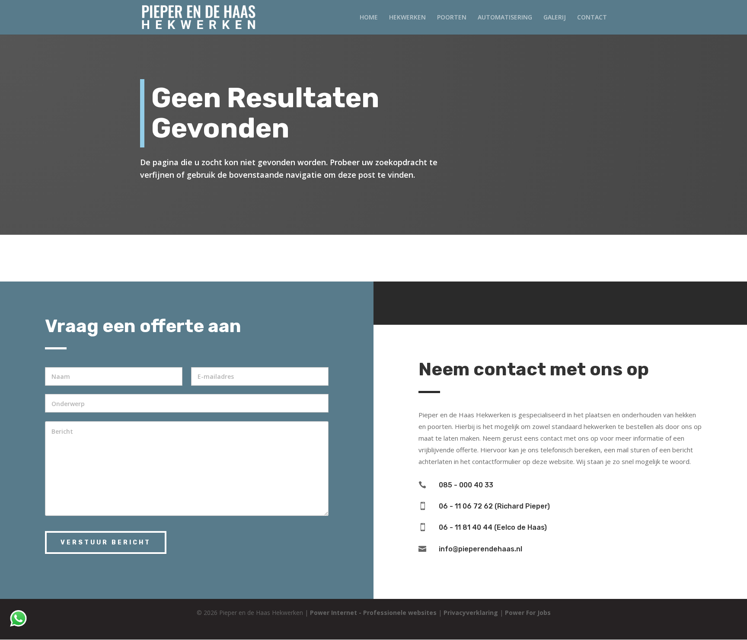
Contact (592, 17)
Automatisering (505, 17)
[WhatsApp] (18, 626)
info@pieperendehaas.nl (480, 549)
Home (369, 17)
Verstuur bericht (106, 542)
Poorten (451, 17)
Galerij (554, 17)
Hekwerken (407, 17)
